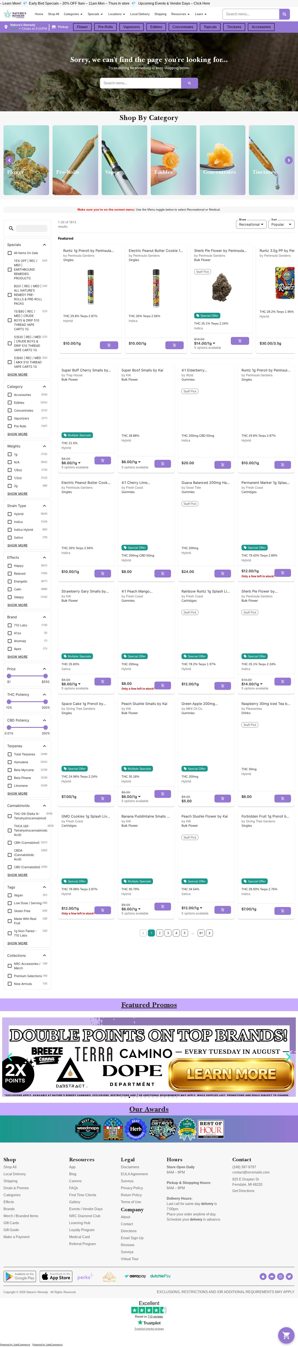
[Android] (271, 1276)
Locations (115, 14)
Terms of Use (131, 1202)
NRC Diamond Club (84, 1216)
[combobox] (205, 341)
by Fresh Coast (132, 487)
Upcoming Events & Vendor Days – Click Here (71, 3)
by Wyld (187, 375)
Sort (274, 219)
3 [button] (168, 933)
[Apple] (263, 1276)
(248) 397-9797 (244, 1167)
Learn (199, 14)
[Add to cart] (109, 345)
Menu (242, 219)
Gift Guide (11, 1230)
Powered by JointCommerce (15, 1344)
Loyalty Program (81, 1230)
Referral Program (82, 1244)
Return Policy (131, 1195)
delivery (207, 1204)
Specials (93, 14)
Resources (178, 14)
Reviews (127, 1245)
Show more (17, 374)
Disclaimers (130, 1167)
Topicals (210, 27)
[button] (36, 27)
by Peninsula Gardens (78, 255)
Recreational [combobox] (249, 224)
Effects (8, 1202)
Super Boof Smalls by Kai (142, 370)
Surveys (127, 1181)
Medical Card (79, 1237)
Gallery (74, 1202)
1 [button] (151, 933)
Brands (9, 1209)
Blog (72, 1174)
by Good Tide (191, 487)
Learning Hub (79, 1223)
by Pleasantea (251, 708)
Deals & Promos (16, 1188)
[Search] (284, 14)
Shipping (160, 14)
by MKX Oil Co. (192, 708)
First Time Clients (82, 1195)
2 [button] (160, 933)
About (125, 1217)
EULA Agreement (134, 1174)
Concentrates (183, 27)
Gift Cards (11, 1223)
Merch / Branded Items (20, 1216)
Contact (127, 1224)
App (72, 1167)
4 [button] (176, 933)
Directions (129, 1231)
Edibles (156, 27)
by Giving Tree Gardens (78, 708)
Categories (71, 14)
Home (39, 14)
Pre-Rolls (105, 27)
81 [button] (201, 933)
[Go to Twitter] (289, 1276)
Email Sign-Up (132, 1238)
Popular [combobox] (277, 224)
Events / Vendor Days (86, 1209)
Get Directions (243, 1191)
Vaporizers (131, 27)
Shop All (53, 14)
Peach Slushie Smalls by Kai (144, 703)
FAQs (73, 1188)
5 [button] (185, 933)
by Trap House (72, 375)
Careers (75, 1181)
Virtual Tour (130, 1259)
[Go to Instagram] (280, 1276)
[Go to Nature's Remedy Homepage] (15, 14)
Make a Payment (16, 1237)
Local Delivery (140, 14)
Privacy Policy (132, 1188)
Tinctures (234, 27)
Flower (82, 27)
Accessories (261, 27)
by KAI (126, 375)
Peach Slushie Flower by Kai (205, 816)
